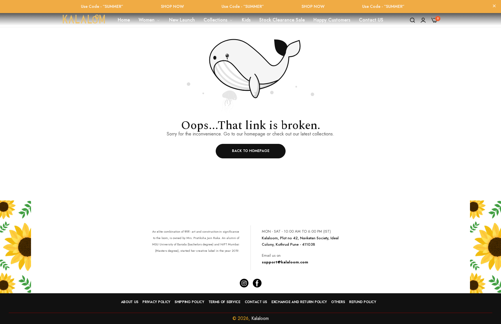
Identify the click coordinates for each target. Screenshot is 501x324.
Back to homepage (250, 150)
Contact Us (256, 302)
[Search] (412, 20)
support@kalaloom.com (285, 262)
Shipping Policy (189, 302)
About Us (129, 302)
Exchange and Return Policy (299, 302)
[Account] (423, 20)
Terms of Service (224, 302)
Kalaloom (260, 318)
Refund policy (362, 302)
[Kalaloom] (84, 20)
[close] (494, 6)
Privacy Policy (156, 302)
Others (338, 302)
